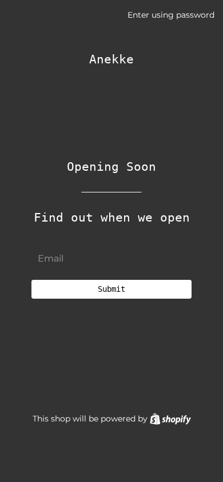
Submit (111, 289)
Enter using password (171, 15)
